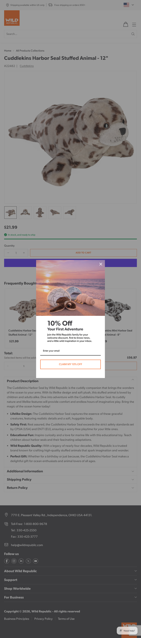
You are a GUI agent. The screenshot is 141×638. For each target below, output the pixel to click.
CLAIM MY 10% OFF (70, 364)
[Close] (101, 264)
